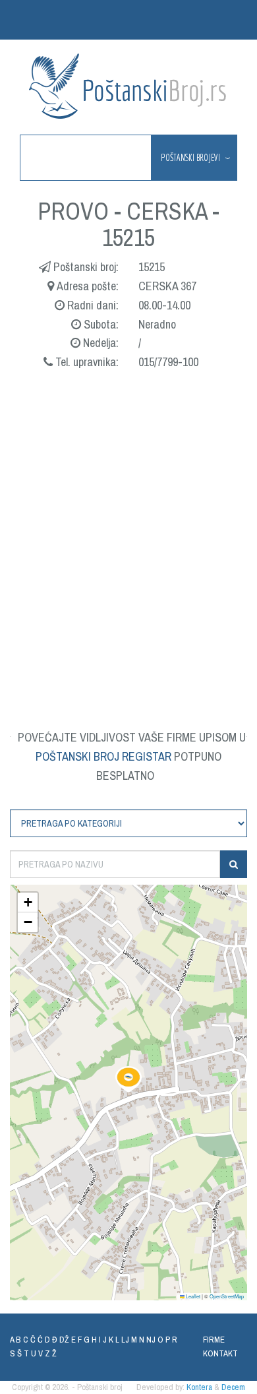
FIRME (214, 1339)
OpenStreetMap (227, 1296)
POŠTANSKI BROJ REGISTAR (103, 756)
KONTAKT (220, 1353)
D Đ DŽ (57, 1339)
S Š (16, 1353)
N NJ (147, 1339)
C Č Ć (33, 1339)
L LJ (122, 1339)
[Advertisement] (128, 533)
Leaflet (192, 1296)
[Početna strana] (128, 86)
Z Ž (51, 1353)
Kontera (199, 1387)
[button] (128, 1079)
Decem (233, 1387)
